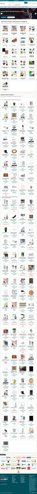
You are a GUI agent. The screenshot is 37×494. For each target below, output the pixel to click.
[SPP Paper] (8, 468)
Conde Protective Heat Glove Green (5, 232)
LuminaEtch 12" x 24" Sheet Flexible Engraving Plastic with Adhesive (5, 258)
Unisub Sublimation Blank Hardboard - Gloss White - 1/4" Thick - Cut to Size (22, 335)
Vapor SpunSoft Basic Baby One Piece (22, 433)
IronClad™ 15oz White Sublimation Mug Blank (22, 166)
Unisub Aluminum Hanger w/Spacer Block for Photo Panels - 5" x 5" (31, 107)
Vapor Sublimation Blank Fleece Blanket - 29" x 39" (22, 346)
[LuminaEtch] (13, 464)
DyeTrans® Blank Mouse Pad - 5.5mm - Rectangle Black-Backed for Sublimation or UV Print (5, 179)
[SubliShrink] (18, 468)
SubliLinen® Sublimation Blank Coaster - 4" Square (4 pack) (31, 220)
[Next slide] (35, 13)
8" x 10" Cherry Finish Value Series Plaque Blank (31, 284)
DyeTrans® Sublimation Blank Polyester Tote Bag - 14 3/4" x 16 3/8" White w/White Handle (31, 408)
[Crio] (23, 457)
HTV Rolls (14, 45)
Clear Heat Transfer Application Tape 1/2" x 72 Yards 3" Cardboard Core (14, 155)
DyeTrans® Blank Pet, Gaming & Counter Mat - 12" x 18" (22, 107)
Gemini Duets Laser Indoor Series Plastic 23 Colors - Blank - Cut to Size (22, 360)
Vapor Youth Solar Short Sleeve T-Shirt (5, 219)
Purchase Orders (23, 481)
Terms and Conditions (15, 482)
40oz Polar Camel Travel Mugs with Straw (23, 34)
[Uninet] (29, 468)
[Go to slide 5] (19, 18)
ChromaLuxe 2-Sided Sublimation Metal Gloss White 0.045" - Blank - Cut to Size (31, 308)
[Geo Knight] (24, 461)
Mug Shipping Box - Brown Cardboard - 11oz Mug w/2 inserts (31, 271)
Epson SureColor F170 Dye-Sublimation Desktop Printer (22, 179)
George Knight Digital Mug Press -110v (14, 421)
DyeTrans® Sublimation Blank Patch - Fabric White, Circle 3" (14, 396)
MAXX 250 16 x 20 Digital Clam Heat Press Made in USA (5, 434)
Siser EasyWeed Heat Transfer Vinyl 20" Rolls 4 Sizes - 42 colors (14, 346)
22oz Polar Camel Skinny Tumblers (5, 34)
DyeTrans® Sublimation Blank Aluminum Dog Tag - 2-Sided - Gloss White (22, 258)
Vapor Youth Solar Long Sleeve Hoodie (14, 407)
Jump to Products (17, 4)
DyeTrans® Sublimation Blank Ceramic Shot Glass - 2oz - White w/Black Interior (14, 335)
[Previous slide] (1, 13)
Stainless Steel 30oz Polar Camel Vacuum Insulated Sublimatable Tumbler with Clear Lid (31, 346)
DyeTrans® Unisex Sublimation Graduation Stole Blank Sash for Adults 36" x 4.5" (5, 372)
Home (13, 477)
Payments (13, 481)
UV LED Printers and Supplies (5, 89)
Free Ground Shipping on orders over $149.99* (30, 0)
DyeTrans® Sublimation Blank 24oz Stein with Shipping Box (31, 205)
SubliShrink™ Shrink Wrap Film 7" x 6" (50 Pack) (14, 433)
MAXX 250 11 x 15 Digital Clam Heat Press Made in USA (5, 360)
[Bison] (8, 457)
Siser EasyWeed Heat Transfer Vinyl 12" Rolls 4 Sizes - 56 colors (5, 284)
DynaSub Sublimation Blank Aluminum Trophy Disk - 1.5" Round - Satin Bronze (31, 296)
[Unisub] (34, 468)
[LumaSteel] (8, 464)
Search (26, 2)
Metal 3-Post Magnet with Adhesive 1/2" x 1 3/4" (22, 308)
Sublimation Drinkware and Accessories (31, 56)
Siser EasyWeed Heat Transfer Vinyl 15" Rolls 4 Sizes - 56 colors (14, 308)
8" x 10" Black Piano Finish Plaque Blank (30, 372)
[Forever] (13, 461)
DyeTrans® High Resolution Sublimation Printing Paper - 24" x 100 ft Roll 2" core (14, 167)
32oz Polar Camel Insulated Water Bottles (14, 34)
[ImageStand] (34, 461)
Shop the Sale (3, 17)
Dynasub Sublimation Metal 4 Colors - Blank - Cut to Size (14, 119)
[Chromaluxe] (13, 457)
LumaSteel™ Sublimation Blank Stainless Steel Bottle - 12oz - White (22, 131)
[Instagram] (31, 492)
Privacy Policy (22, 482)
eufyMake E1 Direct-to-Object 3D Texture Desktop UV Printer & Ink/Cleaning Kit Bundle (22, 372)
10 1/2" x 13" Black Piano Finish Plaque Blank (31, 421)
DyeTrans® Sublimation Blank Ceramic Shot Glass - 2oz (14, 107)
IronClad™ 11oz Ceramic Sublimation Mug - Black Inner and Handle (22, 296)
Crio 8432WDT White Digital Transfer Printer (22, 154)
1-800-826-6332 (16, 0)
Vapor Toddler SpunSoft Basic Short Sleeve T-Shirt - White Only (5, 320)
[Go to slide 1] (16, 18)
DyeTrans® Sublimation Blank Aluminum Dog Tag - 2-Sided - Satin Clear (22, 384)
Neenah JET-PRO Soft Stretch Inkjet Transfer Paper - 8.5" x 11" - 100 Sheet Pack (31, 179)
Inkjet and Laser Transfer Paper (22, 45)
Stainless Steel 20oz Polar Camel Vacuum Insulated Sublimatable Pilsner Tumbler (5, 205)
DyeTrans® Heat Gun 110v (22, 244)
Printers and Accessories (14, 56)
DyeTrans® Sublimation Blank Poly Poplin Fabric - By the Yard (22, 190)
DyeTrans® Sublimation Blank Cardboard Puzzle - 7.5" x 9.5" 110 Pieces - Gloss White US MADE (5, 296)
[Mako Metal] (18, 464)
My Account (22, 480)
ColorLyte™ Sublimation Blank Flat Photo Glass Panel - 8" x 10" (5, 335)
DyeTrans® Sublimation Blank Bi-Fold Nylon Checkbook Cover (14, 220)
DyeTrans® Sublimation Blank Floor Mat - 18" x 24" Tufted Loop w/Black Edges (5, 447)
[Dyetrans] (29, 457)
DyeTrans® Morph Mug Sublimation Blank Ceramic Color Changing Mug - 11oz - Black (5, 155)
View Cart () (34, 3)
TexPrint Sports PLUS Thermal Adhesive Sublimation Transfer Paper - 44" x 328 (14, 143)
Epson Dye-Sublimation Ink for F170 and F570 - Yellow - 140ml (5, 119)
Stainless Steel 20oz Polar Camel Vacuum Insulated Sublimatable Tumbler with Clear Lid (5, 271)
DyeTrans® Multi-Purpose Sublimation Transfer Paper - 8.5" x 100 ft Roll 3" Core (31, 143)
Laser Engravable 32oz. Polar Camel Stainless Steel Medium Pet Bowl (22, 284)
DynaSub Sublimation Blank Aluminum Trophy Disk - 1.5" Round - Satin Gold (31, 384)
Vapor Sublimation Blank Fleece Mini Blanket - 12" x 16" (31, 320)
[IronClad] (3, 464)
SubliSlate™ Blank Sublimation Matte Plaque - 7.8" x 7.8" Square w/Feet (22, 408)
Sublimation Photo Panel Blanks (32, 67)
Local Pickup (22, 479)
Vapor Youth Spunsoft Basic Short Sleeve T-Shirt (31, 245)
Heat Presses (5, 45)
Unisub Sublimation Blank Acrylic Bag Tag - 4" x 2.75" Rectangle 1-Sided (31, 335)
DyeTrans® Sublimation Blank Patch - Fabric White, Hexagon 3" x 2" (31, 167)
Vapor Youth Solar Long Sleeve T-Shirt (22, 270)
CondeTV (13, 480)
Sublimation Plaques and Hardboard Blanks (5, 78)
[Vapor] (18, 471)
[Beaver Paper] (3, 457)
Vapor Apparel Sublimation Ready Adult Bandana (14, 205)
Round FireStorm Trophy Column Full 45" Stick (22, 219)
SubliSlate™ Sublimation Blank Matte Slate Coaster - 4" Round (14, 384)
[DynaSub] (34, 457)
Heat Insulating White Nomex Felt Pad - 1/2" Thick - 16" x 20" (31, 155)
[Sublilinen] (13, 468)
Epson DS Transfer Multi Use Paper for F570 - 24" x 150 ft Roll (31, 131)
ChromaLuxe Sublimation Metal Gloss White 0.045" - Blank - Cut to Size (31, 258)
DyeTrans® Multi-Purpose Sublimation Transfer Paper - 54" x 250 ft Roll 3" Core (31, 360)
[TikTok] (33, 492)
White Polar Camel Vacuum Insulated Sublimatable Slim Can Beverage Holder (22, 422)
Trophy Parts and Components (23, 78)
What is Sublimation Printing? (4, 0)
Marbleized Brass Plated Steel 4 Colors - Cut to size (31, 396)
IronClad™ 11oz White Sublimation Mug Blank (31, 119)
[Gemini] (18, 461)
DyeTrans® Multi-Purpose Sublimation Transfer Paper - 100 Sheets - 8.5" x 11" (14, 131)
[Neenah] (23, 464)
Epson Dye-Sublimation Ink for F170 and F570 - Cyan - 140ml (22, 119)
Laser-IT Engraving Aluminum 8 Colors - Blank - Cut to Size (22, 205)
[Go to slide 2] (17, 18)
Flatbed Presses (31, 34)
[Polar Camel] (29, 464)
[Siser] (3, 468)
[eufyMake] (8, 461)
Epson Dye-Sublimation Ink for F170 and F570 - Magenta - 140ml (5, 167)
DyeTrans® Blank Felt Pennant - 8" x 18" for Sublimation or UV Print (5, 143)
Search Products (23, 477)
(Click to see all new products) (6, 197)
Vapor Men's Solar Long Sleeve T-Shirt (31, 433)
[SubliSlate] (23, 468)
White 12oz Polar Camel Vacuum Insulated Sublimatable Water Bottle (14, 271)
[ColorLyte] (18, 457)
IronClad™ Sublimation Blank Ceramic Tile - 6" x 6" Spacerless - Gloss (31, 190)
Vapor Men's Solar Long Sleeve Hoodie (14, 319)
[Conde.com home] (4, 3)
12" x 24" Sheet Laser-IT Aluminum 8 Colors (22, 142)
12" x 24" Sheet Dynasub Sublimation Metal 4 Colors (5, 408)
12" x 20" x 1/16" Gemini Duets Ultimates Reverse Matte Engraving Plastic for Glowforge (5, 346)
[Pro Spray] (34, 464)
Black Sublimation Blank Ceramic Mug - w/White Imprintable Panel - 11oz (22, 320)
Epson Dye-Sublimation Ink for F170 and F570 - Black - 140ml (5, 107)
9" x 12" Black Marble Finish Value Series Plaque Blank (5, 422)
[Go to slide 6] (20, 18)
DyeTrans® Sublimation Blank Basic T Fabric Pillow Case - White (5, 190)
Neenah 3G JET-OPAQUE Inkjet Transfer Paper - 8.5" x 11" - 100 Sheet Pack (14, 190)
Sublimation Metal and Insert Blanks (14, 67)
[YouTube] (32, 492)
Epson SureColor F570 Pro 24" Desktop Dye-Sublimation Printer (14, 296)
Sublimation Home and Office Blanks (5, 67)
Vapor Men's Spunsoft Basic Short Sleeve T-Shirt (14, 258)
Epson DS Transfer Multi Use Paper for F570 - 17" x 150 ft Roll (5, 131)
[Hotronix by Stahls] (29, 461)
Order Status (14, 479)
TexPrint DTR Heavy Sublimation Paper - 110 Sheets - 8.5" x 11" (14, 179)
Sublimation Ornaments (23, 67)
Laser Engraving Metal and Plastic (31, 45)
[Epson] (3, 461)
